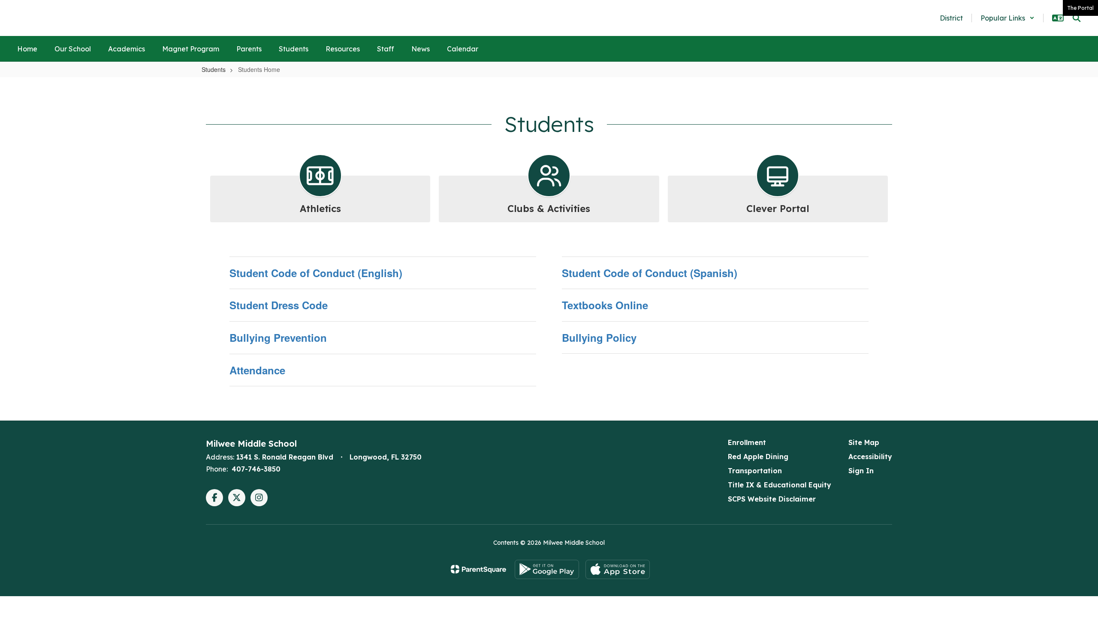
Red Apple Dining (758, 456)
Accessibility (870, 456)
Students (214, 69)
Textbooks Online (605, 305)
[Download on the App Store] (617, 569)
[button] (1007, 18)
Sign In (861, 470)
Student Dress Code (278, 305)
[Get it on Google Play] (547, 569)
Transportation (755, 470)
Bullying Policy (599, 337)
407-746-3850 (256, 469)
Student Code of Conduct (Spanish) (649, 273)
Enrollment (747, 442)
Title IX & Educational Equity (779, 485)
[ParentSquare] (478, 569)
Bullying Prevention (278, 337)
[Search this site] (1076, 18)
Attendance (257, 370)
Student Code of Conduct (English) (315, 273)
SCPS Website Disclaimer (772, 499)
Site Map (863, 442)
